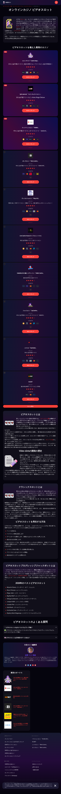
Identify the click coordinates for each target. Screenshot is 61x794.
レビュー (30, 80)
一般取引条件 (35, 770)
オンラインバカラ (9, 747)
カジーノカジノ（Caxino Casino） (18, 575)
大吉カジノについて (37, 764)
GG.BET (34, 741)
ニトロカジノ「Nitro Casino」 (39, 744)
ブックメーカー (9, 739)
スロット (22, 19)
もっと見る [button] (30, 406)
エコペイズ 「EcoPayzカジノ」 (12, 767)
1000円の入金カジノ (10, 764)
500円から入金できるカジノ (12, 750)
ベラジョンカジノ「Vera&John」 (40, 739)
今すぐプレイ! (30, 77)
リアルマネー (17, 31)
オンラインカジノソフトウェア (12, 756)
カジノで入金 (49, 439)
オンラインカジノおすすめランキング (14, 741)
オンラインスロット (28, 6)
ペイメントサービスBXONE (11, 770)
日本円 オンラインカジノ (11, 744)
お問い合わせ (35, 767)
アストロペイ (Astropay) (11, 775)
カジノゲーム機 (44, 418)
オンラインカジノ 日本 (7, 6)
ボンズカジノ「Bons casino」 (39, 747)
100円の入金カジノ (9, 753)
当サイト (18, 27)
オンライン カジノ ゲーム (18, 6)
